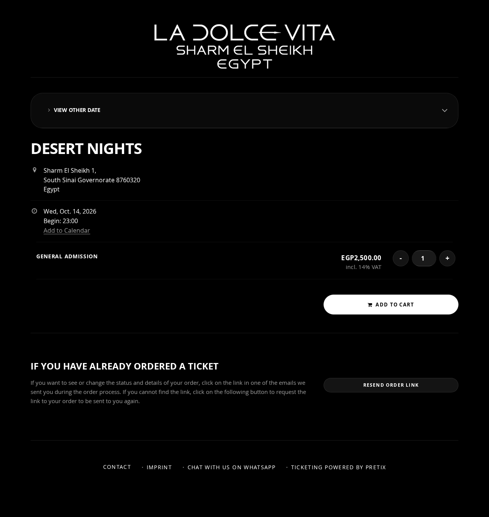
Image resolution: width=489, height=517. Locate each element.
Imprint (159, 467)
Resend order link (391, 385)
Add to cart (395, 304)
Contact (117, 467)
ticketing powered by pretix (338, 467)
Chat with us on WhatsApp (232, 467)
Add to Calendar (67, 230)
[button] (244, 110)
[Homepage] (244, 47)
